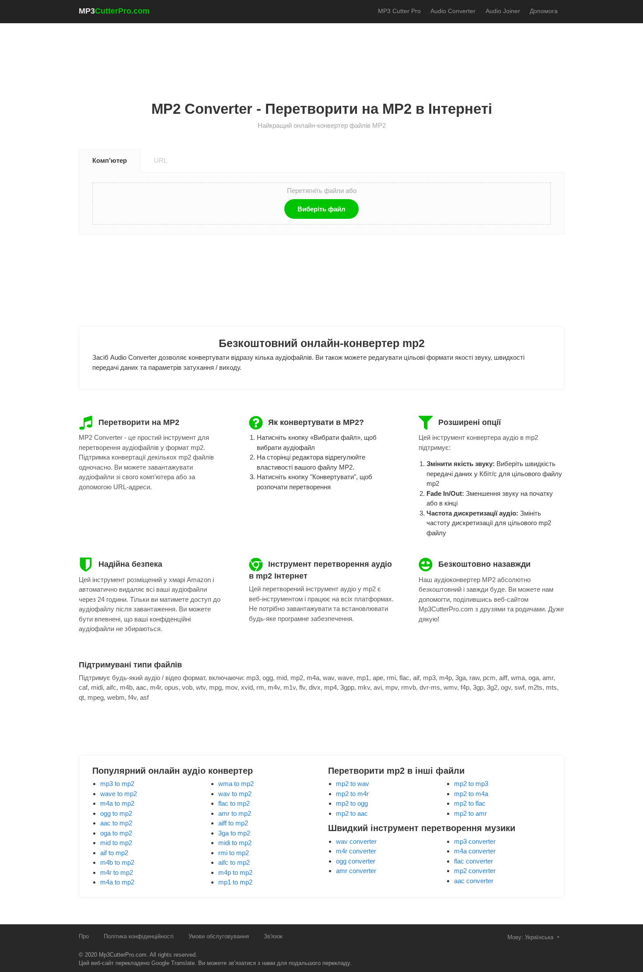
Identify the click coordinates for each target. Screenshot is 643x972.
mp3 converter (475, 841)
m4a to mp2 (117, 803)
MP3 (114, 11)
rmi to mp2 (233, 852)
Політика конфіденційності (139, 936)
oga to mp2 (116, 833)
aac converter (473, 880)
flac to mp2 (234, 803)
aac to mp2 (116, 823)
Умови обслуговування (219, 936)
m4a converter (475, 851)
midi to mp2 (235, 842)
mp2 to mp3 (471, 783)
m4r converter (356, 851)
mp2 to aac (352, 813)
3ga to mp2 (234, 833)
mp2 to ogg (352, 803)
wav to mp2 (235, 793)
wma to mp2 (236, 783)
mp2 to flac (470, 803)
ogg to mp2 (116, 813)
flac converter (473, 861)
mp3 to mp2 (117, 783)
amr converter (356, 870)
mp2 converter (475, 870)
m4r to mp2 (116, 872)
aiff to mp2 (233, 823)
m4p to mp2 (235, 872)
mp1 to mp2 (235, 882)
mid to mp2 (116, 842)
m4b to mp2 (117, 862)
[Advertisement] (321, 53)
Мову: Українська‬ (531, 937)
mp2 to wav (352, 783)
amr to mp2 (234, 813)
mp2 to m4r (352, 793)
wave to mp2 (118, 793)
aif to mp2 (114, 852)
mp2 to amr (470, 813)
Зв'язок (273, 936)
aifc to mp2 (234, 862)
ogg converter (355, 861)
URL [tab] (160, 160)
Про (84, 936)
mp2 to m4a (471, 793)
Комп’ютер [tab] (109, 160)
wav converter (356, 841)
